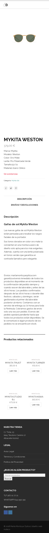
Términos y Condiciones (14, 457)
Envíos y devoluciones (24, 205)
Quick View (13, 355)
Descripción (24, 199)
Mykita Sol (15, 180)
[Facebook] (6, 512)
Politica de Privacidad (13, 462)
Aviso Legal (9, 451)
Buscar (8, 478)
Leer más (13, 371)
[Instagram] (10, 512)
